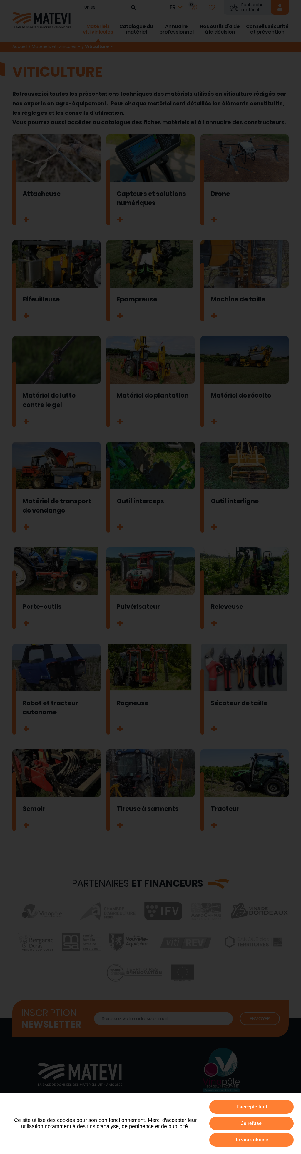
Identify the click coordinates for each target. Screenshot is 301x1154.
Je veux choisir (251, 1139)
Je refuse (251, 1123)
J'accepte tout (251, 1106)
